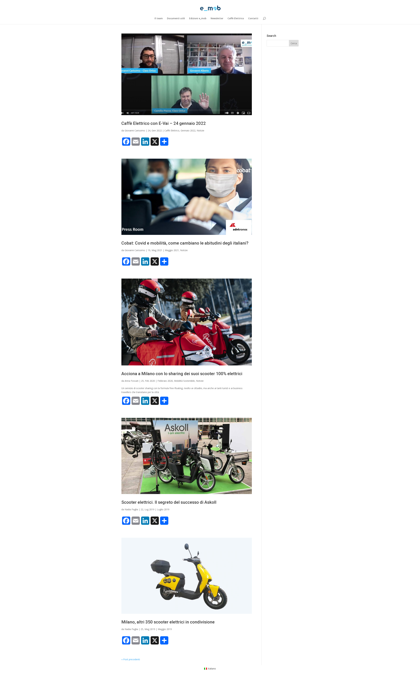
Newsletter (217, 18)
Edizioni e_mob (197, 18)
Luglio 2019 (163, 509)
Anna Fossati (131, 380)
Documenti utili (176, 18)
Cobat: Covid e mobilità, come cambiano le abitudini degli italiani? (184, 243)
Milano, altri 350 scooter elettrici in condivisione (168, 622)
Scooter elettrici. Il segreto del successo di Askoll (168, 502)
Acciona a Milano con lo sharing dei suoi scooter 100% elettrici (181, 373)
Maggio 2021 (172, 250)
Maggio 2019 (165, 629)
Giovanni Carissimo (135, 130)
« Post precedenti (130, 659)
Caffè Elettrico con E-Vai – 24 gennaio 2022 (163, 123)
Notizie (200, 130)
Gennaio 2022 (188, 130)
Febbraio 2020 (165, 380)
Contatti (253, 18)
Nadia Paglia (131, 509)
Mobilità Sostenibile (184, 380)
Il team (159, 18)
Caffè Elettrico (236, 18)
